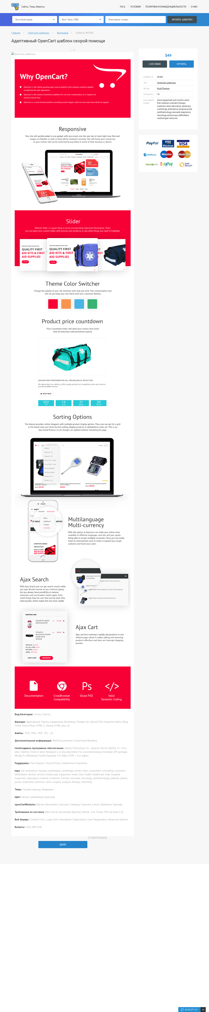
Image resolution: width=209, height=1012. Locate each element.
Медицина (62, 32)
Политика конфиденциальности (165, 6)
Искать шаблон (182, 19)
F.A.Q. (123, 6)
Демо (62, 844)
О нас (194, 6)
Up (205, 960)
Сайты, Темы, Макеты (33, 6)
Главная (15, 32)
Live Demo (155, 64)
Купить (181, 64)
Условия (135, 6)
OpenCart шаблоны (38, 32)
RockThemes (163, 88)
